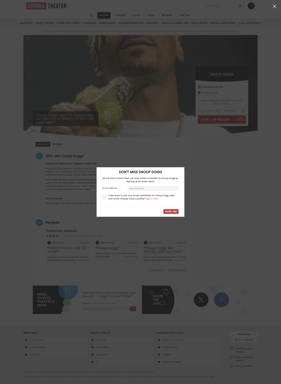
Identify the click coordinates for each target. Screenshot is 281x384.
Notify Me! (171, 211)
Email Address (109, 188)
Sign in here (152, 198)
